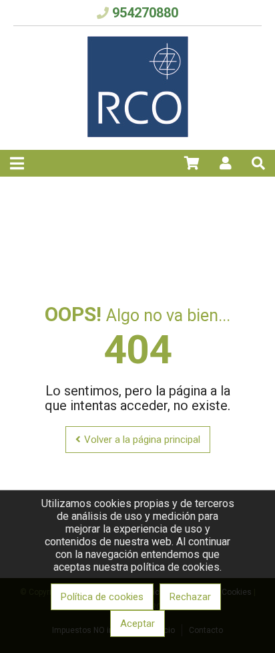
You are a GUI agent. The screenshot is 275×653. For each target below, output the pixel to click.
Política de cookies (102, 597)
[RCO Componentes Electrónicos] (137, 133)
